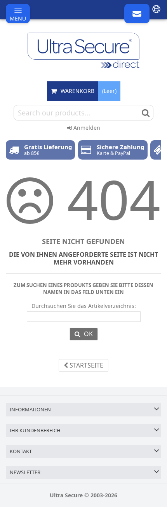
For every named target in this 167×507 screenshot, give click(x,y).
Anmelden (86, 127)
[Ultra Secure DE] (83, 50)
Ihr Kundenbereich (35, 430)
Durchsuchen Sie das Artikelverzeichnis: (83, 305)
